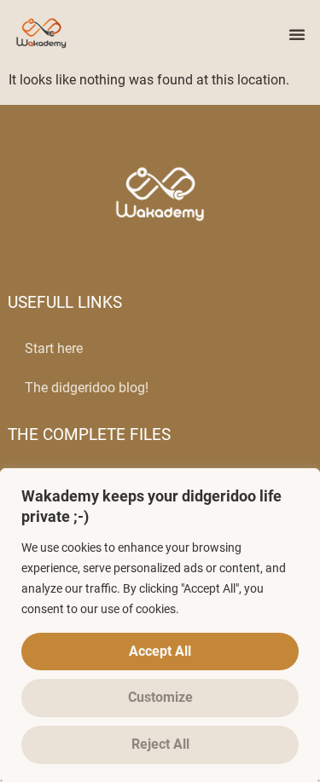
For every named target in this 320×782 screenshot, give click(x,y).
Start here (54, 348)
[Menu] (297, 34)
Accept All (160, 651)
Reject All (160, 744)
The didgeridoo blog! (86, 387)
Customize (160, 697)
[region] (160, 625)
